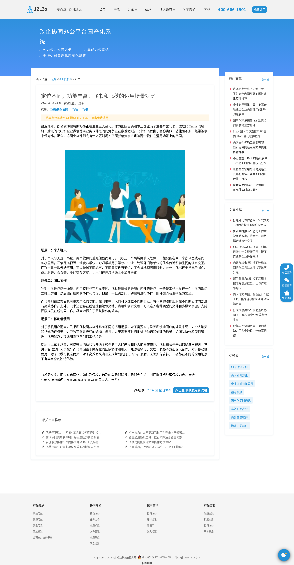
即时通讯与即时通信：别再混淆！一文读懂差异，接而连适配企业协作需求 (250, 252)
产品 (117, 10)
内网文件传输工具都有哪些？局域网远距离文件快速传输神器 (250, 147)
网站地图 (147, 563)
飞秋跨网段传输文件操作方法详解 (150, 442)
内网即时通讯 (239, 375)
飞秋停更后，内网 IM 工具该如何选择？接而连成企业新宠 (75, 432)
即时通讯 (152, 519)
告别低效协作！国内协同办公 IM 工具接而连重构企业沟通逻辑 (75, 442)
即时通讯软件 (239, 367)
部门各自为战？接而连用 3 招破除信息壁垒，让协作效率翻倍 (250, 283)
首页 (102, 10)
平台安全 (209, 531)
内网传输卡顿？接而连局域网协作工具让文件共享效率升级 (250, 267)
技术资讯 (166, 10)
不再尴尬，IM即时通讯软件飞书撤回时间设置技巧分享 (158, 447)
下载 (207, 10)
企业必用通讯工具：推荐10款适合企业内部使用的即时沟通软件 (158, 437)
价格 (148, 10)
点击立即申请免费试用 (191, 390)
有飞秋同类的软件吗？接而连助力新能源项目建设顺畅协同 (75, 437)
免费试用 (259, 9)
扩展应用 (209, 519)
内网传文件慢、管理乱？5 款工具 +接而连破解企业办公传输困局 (251, 299)
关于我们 (189, 10)
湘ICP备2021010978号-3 (187, 557)
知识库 (150, 525)
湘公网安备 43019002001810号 (157, 557)
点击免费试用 (99, 117)
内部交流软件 (239, 417)
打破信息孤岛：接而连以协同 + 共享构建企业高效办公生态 (250, 315)
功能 (131, 10)
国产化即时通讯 (241, 400)
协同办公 (152, 513)
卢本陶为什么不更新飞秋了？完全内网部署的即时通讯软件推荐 (158, 432)
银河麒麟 (236, 392)
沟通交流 (209, 513)
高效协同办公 (239, 409)
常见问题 (14, 139)
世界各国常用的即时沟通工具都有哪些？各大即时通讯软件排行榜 (250, 174)
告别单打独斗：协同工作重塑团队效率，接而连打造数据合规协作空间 (250, 236)
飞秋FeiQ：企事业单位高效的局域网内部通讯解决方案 (75, 447)
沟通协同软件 (239, 425)
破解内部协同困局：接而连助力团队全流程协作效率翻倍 (250, 330)
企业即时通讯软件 (242, 383)
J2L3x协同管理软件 (159, 390)
